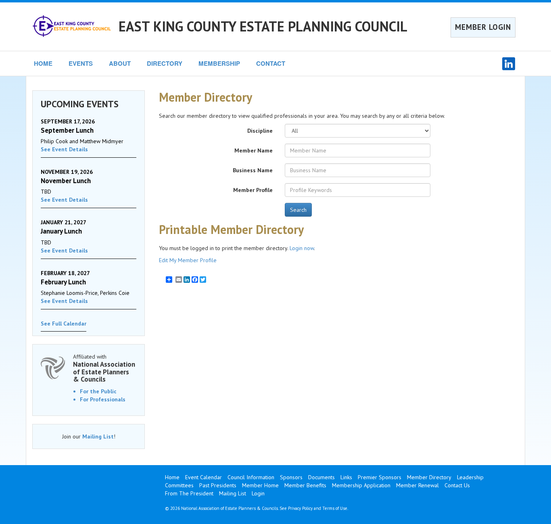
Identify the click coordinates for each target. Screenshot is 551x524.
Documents (321, 477)
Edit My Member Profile (188, 260)
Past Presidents (217, 485)
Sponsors (291, 477)
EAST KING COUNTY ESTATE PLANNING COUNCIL (263, 26)
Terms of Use (334, 508)
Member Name (253, 150)
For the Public (98, 391)
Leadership (470, 477)
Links (346, 477)
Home (172, 477)
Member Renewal (417, 485)
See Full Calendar (63, 323)
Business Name (253, 170)
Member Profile (253, 190)
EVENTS (81, 63)
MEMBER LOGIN (483, 27)
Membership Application (361, 485)
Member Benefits (305, 485)
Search (298, 209)
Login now (302, 248)
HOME (43, 63)
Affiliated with (104, 368)
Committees (179, 485)
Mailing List (98, 436)
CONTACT (270, 63)
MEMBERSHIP (219, 63)
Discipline (260, 130)
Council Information (250, 477)
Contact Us (457, 485)
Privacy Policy (300, 508)
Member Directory (429, 477)
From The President (189, 493)
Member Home (260, 485)
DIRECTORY (164, 63)
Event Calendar (203, 477)
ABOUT (120, 63)
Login (258, 493)
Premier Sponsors (379, 477)
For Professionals (102, 399)
